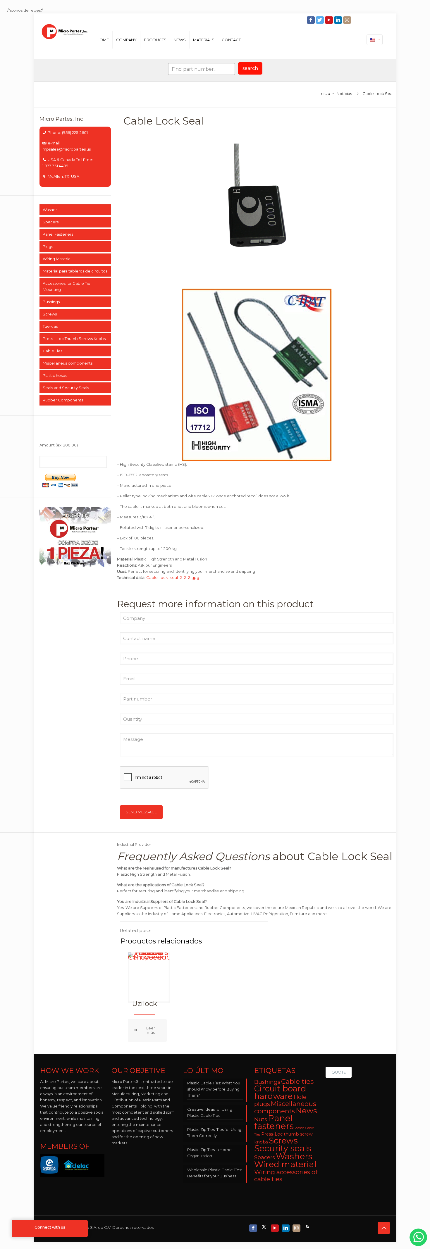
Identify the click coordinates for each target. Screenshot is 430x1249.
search (250, 68)
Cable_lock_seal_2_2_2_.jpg (172, 577)
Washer (50, 209)
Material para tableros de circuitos (75, 271)
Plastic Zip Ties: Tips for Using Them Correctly (214, 1132)
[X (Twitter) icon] (264, 1226)
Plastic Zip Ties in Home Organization (209, 1152)
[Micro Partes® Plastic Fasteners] (65, 40)
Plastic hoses (55, 375)
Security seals (282, 1148)
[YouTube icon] (329, 20)
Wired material (285, 1164)
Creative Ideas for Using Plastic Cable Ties (209, 1112)
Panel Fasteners (58, 234)
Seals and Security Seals (66, 387)
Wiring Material (57, 258)
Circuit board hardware (280, 1092)
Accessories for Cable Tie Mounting (66, 286)
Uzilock (144, 1003)
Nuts (260, 1119)
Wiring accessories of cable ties (285, 1175)
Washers (294, 1156)
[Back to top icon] (384, 1228)
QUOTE (338, 1072)
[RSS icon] (307, 1226)
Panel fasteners (274, 1122)
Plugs (48, 246)
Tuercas (50, 326)
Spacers (51, 222)
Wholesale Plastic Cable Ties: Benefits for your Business (214, 1172)
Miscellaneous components (285, 1107)
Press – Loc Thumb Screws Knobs (74, 338)
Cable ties (297, 1081)
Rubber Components (63, 400)
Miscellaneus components (67, 363)
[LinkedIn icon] (338, 20)
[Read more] (147, 1030)
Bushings (51, 301)
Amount (58, 445)
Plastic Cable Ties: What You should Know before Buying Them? (213, 1089)
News (306, 1110)
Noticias (344, 93)
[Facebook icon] (311, 20)
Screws (50, 314)
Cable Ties (52, 351)
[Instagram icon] (347, 20)
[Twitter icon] (320, 20)
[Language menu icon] (375, 39)
